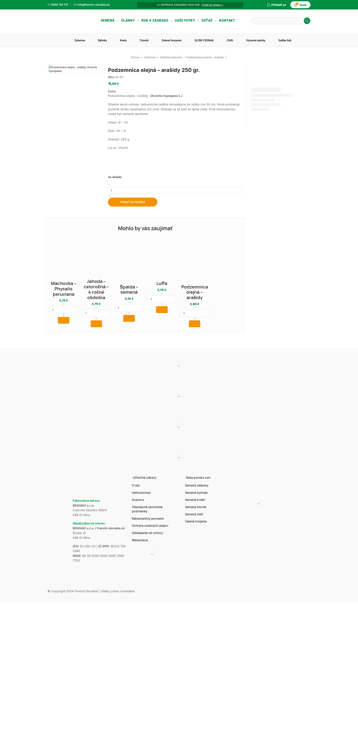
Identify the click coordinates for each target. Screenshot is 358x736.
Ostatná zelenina (171, 57)
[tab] (175, 91)
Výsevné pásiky (255, 40)
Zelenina (79, 40)
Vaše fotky (185, 20)
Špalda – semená (129, 289)
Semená (108, 20)
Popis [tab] (112, 91)
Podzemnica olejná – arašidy (194, 292)
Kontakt (227, 20)
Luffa (161, 283)
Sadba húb (284, 40)
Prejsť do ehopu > (212, 4)
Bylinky (102, 40)
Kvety (123, 40)
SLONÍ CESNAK (204, 40)
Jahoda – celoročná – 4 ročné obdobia (96, 289)
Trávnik (144, 40)
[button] (63, 320)
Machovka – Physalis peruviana (63, 288)
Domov (135, 57)
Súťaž (207, 20)
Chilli (230, 40)
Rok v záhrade (154, 20)
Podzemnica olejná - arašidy (205, 57)
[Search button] (307, 21)
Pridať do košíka (132, 202)
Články (128, 20)
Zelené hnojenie (171, 40)
